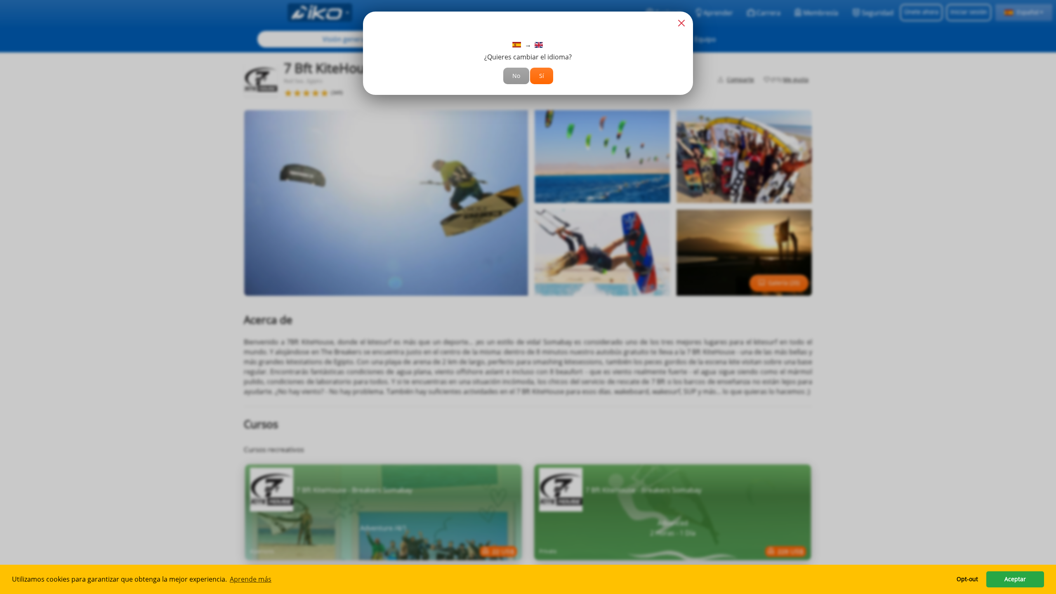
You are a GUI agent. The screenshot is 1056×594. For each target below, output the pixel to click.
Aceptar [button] (1015, 579)
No (516, 76)
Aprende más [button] (250, 579)
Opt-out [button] (967, 579)
